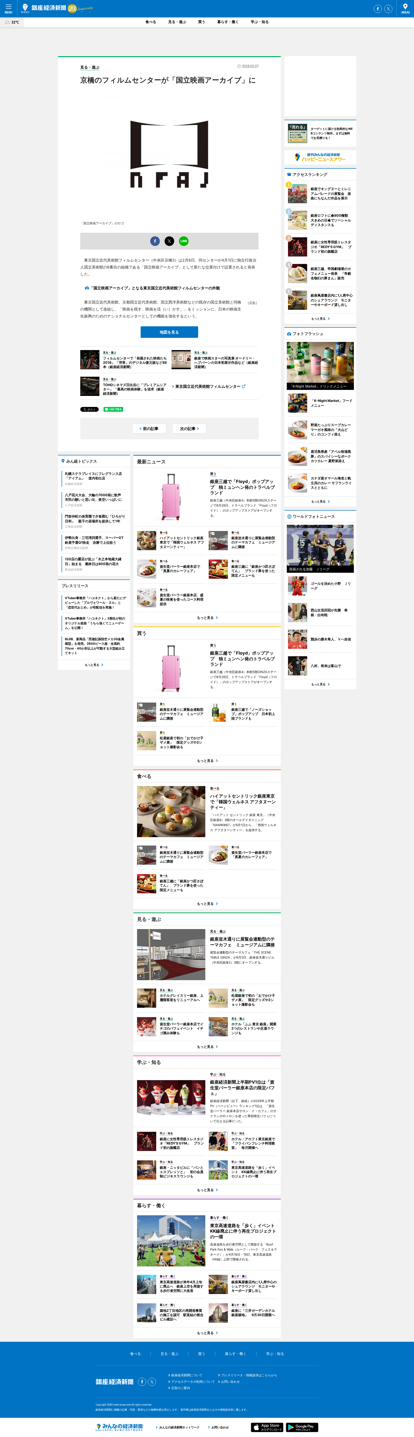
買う (201, 21)
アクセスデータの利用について (193, 1381)
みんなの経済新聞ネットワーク (119, 1427)
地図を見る (169, 332)
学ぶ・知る (260, 21)
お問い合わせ (230, 1381)
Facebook (378, 9)
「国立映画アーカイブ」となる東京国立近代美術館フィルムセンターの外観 (155, 288)
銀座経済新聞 (43, 8)
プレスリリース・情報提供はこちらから (249, 1375)
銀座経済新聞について (186, 1375)
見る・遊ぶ (177, 21)
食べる (150, 21)
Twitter (388, 9)
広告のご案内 (180, 1388)
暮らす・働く (228, 21)
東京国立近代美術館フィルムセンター (208, 386)
